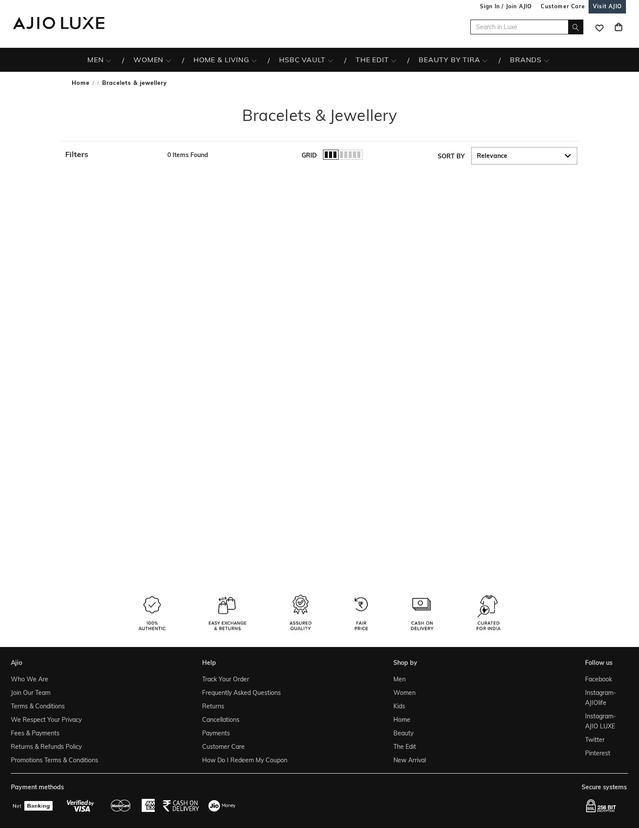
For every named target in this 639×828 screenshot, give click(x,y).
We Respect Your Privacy (46, 720)
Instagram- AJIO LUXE (600, 721)
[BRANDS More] (547, 60)
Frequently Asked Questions (241, 693)
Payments (216, 733)
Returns (213, 706)
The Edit (404, 747)
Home (81, 82)
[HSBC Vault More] (331, 60)
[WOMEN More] (168, 60)
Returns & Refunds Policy (46, 747)
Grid (309, 155)
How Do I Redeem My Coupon (244, 760)
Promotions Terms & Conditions (54, 760)
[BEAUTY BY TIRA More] (485, 60)
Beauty (403, 733)
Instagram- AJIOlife (600, 698)
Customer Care (223, 747)
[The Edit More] (394, 60)
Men (399, 679)
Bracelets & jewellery (134, 82)
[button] (112, 154)
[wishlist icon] (599, 27)
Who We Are (29, 679)
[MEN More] (108, 60)
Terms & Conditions (38, 706)
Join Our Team (30, 693)
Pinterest (597, 753)
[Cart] (618, 27)
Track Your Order (225, 679)
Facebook (598, 679)
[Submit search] (575, 27)
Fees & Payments (35, 733)
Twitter (595, 740)
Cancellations (221, 720)
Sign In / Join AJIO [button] (506, 6)
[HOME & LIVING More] (254, 60)
